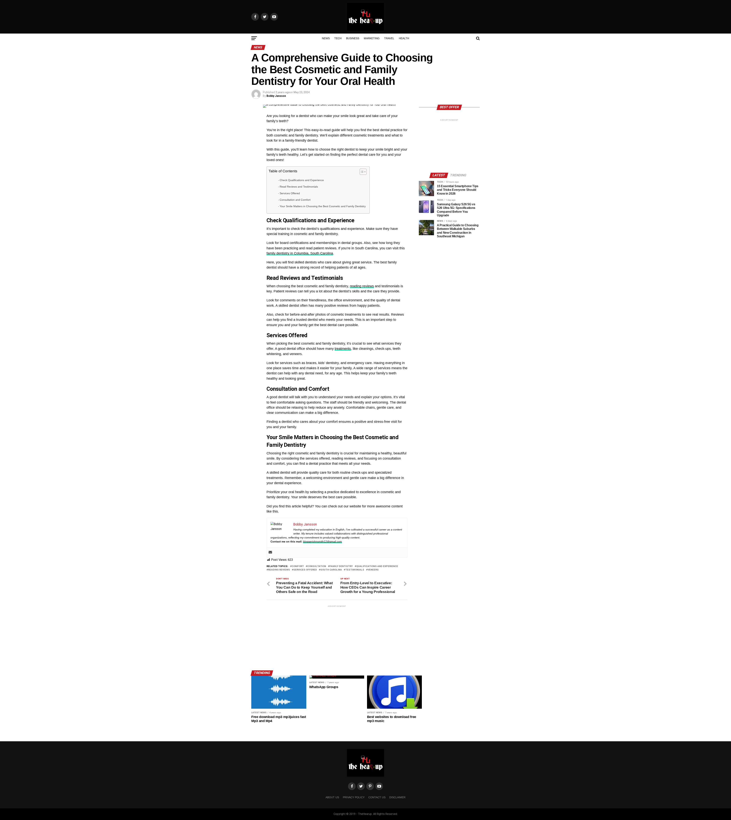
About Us (332, 797)
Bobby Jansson (276, 95)
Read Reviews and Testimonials (299, 186)
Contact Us (376, 797)
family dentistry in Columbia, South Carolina (300, 253)
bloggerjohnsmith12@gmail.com (322, 541)
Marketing (372, 38)
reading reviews (362, 286)
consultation (316, 566)
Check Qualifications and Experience (302, 180)
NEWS (326, 38)
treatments (343, 349)
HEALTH (404, 38)
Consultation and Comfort (295, 199)
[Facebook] (352, 786)
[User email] (270, 552)
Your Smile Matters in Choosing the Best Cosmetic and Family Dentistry (323, 206)
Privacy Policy (354, 797)
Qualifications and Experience (377, 566)
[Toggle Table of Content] (361, 171)
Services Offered (290, 193)
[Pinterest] (370, 786)
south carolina (331, 570)
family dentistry (341, 566)
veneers (373, 570)
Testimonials (354, 570)
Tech (338, 38)
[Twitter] (361, 786)
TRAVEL (389, 38)
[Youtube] (379, 786)
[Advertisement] (337, 634)
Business (352, 38)
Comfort (298, 566)
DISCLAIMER (397, 797)
